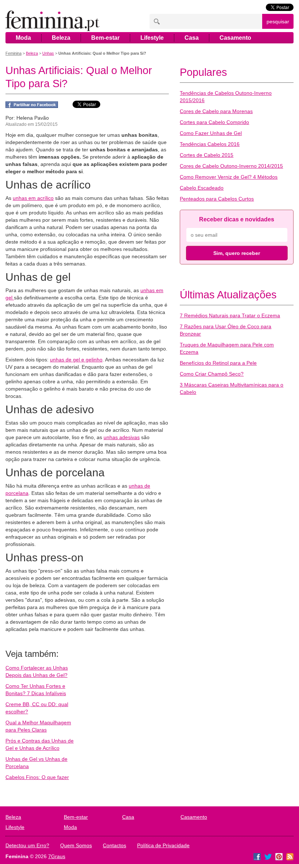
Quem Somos (76, 845)
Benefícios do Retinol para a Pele (218, 363)
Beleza (61, 38)
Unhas (48, 53)
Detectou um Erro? (27, 845)
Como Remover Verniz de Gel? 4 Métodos (228, 177)
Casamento (235, 38)
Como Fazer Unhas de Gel (211, 133)
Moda (23, 38)
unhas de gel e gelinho (76, 360)
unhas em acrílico (33, 198)
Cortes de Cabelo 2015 (206, 155)
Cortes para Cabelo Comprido (214, 122)
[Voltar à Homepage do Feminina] (52, 21)
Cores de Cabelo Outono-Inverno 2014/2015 (231, 166)
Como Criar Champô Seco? (212, 374)
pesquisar (278, 21)
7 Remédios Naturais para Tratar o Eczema (230, 315)
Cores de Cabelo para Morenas (216, 111)
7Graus (56, 856)
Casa (192, 38)
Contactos (114, 845)
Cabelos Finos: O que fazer (37, 777)
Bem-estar (105, 38)
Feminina (13, 53)
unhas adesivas (122, 437)
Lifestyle (152, 38)
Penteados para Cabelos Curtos (217, 199)
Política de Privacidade (163, 845)
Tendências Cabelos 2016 (210, 144)
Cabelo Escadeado (202, 188)
